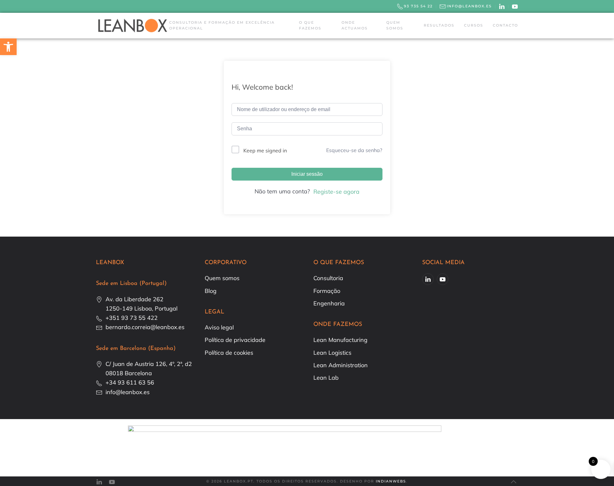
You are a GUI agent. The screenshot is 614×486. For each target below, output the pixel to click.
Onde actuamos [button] (355, 25)
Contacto (505, 25)
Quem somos (394, 25)
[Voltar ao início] (132, 25)
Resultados (439, 25)
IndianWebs (391, 481)
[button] (513, 482)
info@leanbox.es (469, 6)
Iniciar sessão (307, 174)
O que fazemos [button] (310, 25)
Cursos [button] (473, 25)
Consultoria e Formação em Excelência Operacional (222, 25)
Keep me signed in (265, 150)
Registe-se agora (336, 191)
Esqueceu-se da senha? (354, 150)
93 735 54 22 (418, 6)
